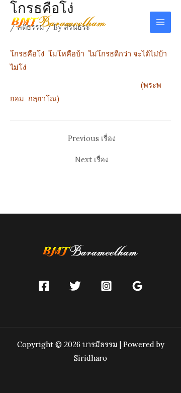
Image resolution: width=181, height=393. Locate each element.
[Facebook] (44, 286)
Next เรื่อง (92, 160)
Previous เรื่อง (92, 139)
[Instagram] (106, 286)
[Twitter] (75, 286)
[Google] (137, 286)
